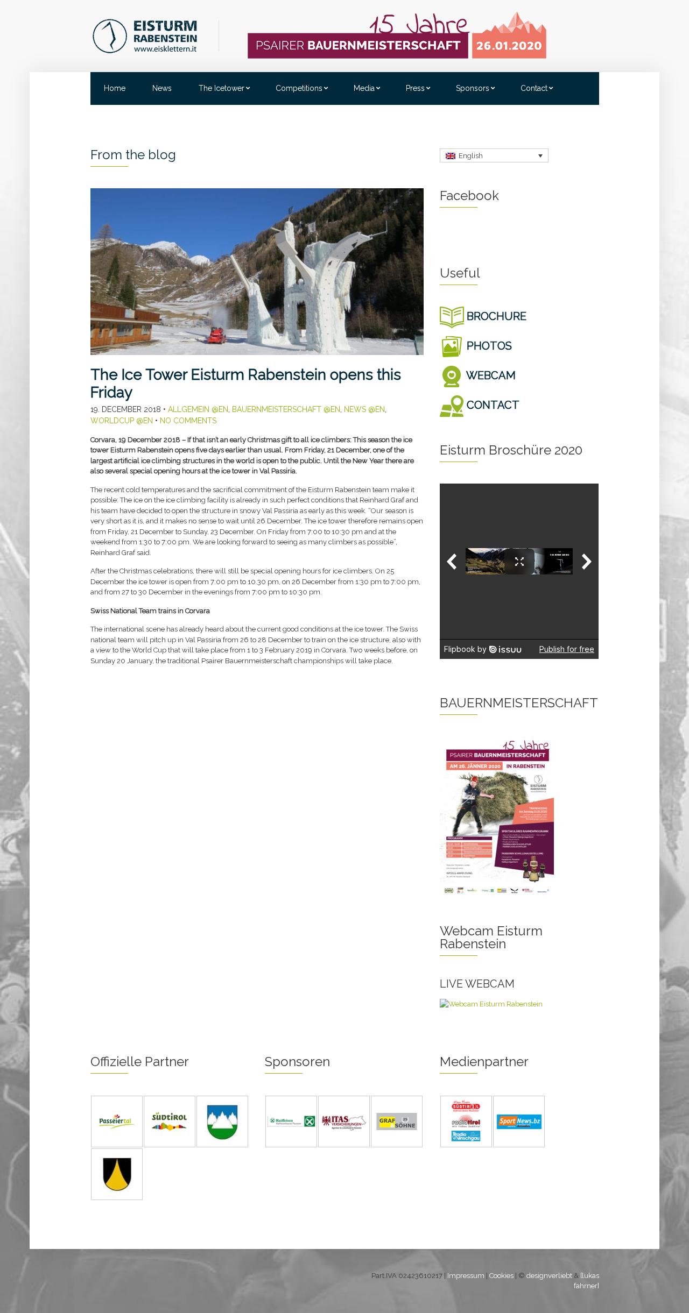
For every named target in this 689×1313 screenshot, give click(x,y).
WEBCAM (490, 375)
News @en (364, 409)
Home (114, 88)
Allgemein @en (198, 409)
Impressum (465, 1276)
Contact (534, 88)
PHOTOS (488, 345)
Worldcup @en (121, 420)
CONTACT (491, 405)
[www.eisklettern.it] (155, 35)
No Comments (188, 420)
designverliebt (549, 1276)
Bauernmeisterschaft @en (286, 409)
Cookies (501, 1276)
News (162, 88)
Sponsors (472, 88)
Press (415, 88)
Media (364, 88)
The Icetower (221, 88)
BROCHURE (495, 316)
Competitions (299, 88)
